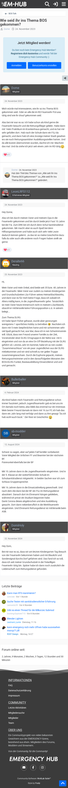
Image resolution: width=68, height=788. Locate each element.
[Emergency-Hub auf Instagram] (42, 768)
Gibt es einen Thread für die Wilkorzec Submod (30, 610)
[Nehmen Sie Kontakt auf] (24, 768)
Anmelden (16, 65)
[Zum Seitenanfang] (62, 783)
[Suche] (47, 4)
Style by (34, 783)
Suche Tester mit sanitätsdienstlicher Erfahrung (31, 601)
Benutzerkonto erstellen (44, 65)
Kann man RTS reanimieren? (21, 593)
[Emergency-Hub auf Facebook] (33, 768)
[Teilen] (65, 78)
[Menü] (63, 4)
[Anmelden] (55, 4)
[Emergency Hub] (14, 4)
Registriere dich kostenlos (24, 53)
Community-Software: (34, 778)
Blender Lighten (15, 618)
